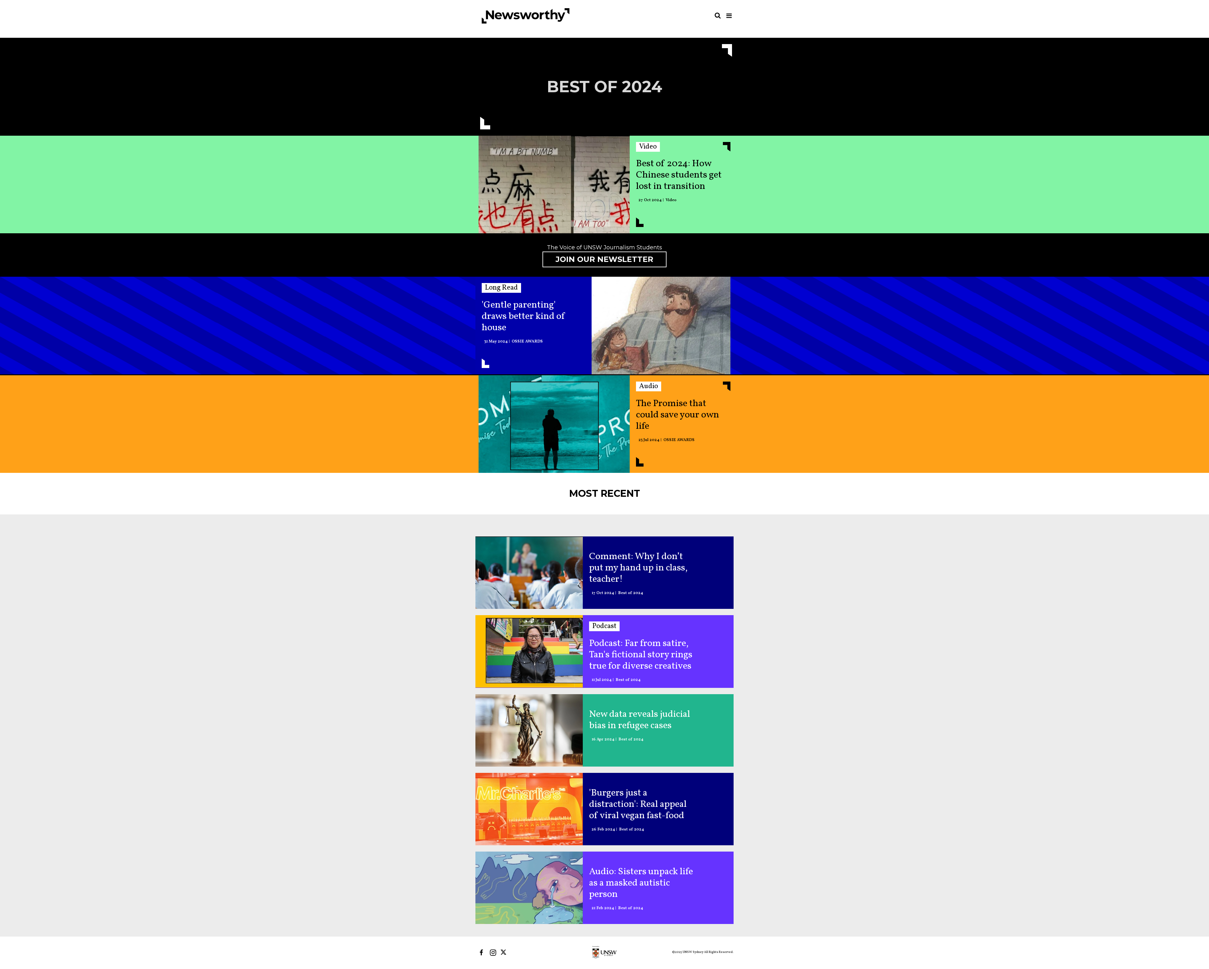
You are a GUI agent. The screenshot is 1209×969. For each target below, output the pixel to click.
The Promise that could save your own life (677, 415)
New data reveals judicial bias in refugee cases (639, 720)
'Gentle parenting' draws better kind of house (523, 316)
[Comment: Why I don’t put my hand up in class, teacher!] (529, 572)
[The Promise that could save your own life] (554, 425)
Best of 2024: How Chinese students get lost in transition (679, 175)
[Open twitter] (504, 952)
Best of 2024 (630, 593)
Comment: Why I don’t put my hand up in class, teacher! (638, 568)
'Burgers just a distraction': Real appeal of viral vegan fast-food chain (638, 804)
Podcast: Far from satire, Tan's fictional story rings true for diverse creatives (640, 655)
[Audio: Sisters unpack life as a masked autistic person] (529, 887)
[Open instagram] (493, 952)
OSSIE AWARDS (527, 342)
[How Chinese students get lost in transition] (554, 186)
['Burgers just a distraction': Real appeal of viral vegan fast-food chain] (529, 809)
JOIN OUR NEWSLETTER (604, 259)
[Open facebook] (481, 952)
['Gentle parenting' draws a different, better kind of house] (661, 327)
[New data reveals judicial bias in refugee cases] (529, 730)
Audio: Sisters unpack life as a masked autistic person (641, 883)
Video (671, 200)
